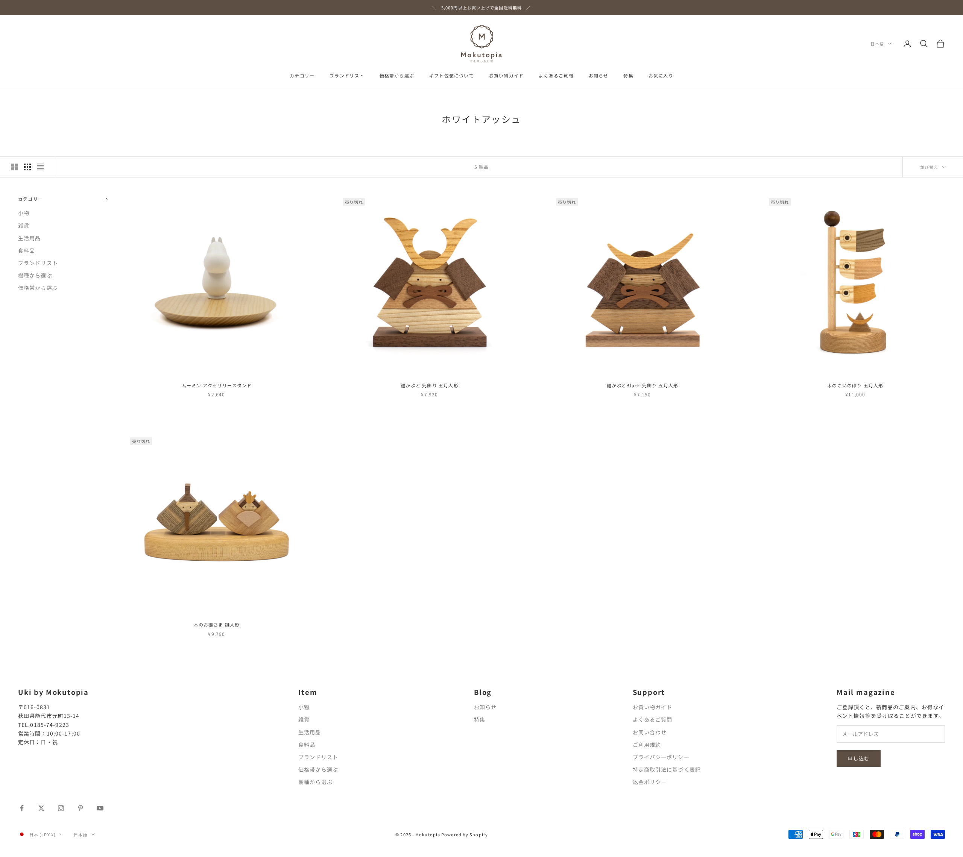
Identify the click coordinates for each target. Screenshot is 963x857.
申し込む (859, 758)
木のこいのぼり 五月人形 (855, 385)
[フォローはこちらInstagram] (61, 808)
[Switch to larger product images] (14, 167)
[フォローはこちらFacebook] (22, 808)
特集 (628, 75)
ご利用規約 (647, 744)
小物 (23, 213)
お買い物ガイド (506, 75)
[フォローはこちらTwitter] (41, 808)
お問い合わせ (650, 732)
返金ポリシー (650, 782)
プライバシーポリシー (661, 757)
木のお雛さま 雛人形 (217, 624)
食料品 (26, 250)
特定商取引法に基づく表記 (667, 769)
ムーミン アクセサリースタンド (217, 385)
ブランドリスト (347, 75)
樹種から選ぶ (35, 275)
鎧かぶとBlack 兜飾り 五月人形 (643, 385)
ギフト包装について (451, 75)
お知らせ (599, 75)
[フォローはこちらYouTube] (100, 808)
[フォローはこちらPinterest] (80, 808)
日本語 (877, 44)
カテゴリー (302, 75)
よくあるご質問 (556, 75)
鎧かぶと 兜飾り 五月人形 (430, 385)
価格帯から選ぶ (397, 75)
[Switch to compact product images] (40, 167)
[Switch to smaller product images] (27, 167)
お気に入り (661, 75)
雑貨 (23, 225)
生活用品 (29, 237)
